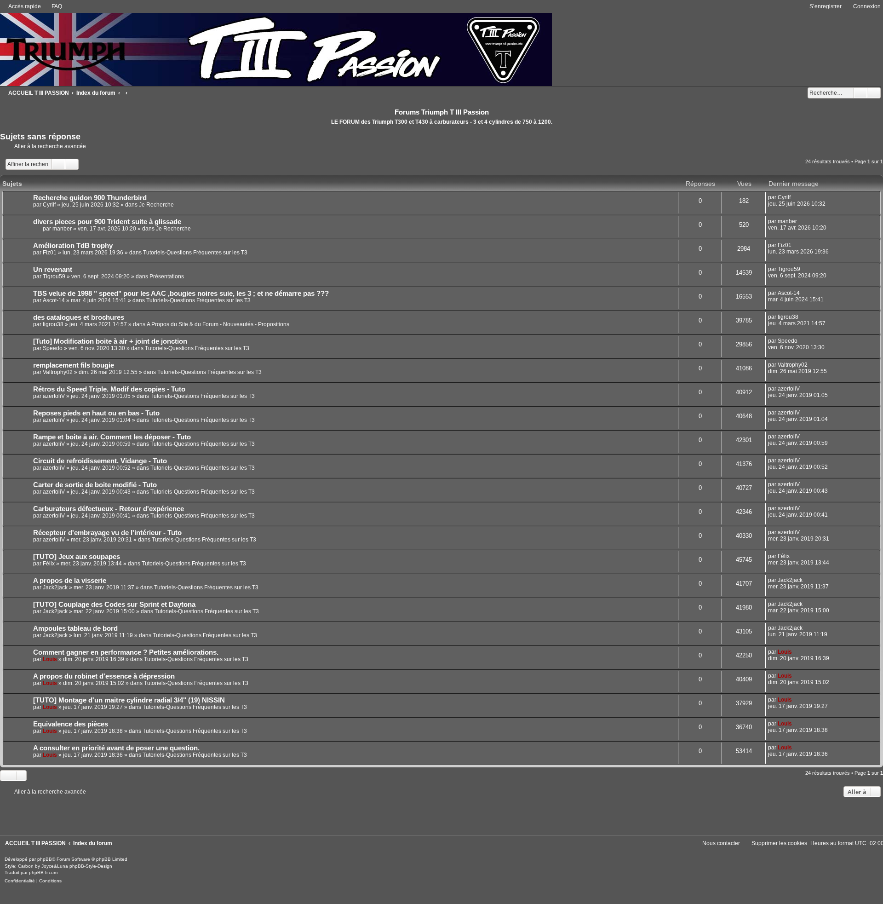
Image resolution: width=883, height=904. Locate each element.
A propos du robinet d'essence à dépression (104, 676)
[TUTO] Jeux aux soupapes (76, 556)
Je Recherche (156, 205)
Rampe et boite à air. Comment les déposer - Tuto (112, 437)
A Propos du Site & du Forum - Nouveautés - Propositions (218, 324)
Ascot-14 (54, 300)
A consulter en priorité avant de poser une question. (116, 748)
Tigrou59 (54, 276)
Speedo (53, 348)
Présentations (166, 276)
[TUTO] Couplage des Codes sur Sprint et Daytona (114, 604)
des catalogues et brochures (78, 317)
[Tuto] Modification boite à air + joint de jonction (110, 341)
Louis (50, 659)
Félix (49, 563)
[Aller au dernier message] (795, 197)
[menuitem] (52, 6)
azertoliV (54, 396)
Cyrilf (49, 205)
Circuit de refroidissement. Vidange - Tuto (100, 461)
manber (62, 228)
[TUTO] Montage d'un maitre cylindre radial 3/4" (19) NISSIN (129, 700)
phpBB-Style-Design (90, 866)
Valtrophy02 (58, 372)
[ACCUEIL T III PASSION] (276, 49)
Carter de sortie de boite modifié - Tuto (95, 485)
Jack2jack (55, 587)
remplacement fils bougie (73, 365)
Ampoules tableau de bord (75, 628)
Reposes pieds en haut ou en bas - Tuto (96, 413)
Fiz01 (50, 252)
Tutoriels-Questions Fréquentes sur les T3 (195, 252)
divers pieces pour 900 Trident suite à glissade (107, 221)
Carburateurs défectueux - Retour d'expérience (108, 508)
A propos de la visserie (69, 580)
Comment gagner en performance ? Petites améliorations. (125, 652)
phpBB (44, 859)
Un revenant (52, 269)
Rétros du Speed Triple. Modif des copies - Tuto (109, 389)
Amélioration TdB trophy (73, 245)
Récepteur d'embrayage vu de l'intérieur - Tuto (107, 532)
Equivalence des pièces (70, 724)
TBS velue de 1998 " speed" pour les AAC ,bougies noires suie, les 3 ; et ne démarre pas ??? (181, 293)
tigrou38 (53, 324)
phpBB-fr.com (43, 872)
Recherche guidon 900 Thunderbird (90, 198)
